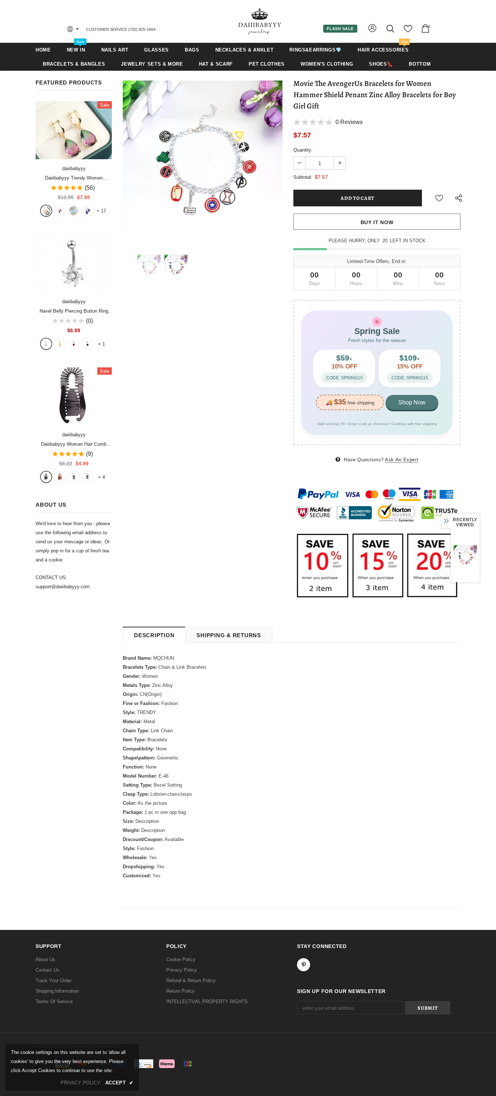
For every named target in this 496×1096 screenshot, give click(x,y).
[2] (59, 343)
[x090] (46, 210)
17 (101, 211)
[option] (202, 160)
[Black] (46, 476)
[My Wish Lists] (408, 31)
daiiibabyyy (74, 168)
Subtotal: (302, 177)
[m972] (73, 210)
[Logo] (260, 21)
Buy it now (377, 222)
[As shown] (73, 476)
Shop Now (412, 402)
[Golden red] (59, 210)
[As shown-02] (87, 476)
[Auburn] (59, 476)
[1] (46, 343)
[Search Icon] (391, 28)
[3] (73, 343)
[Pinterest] (303, 964)
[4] (87, 343)
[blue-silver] (87, 210)
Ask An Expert (401, 459)
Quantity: (303, 150)
